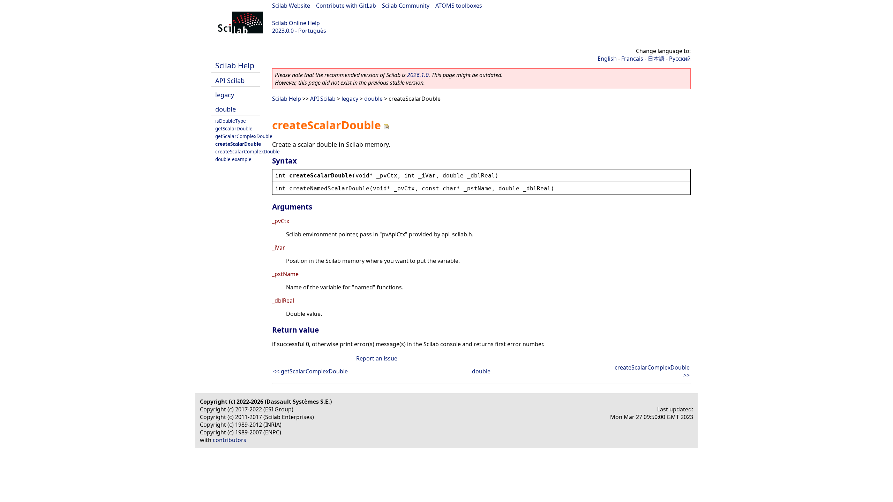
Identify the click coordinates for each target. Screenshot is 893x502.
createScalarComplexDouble (247, 151)
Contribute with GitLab (346, 5)
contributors (229, 440)
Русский (680, 58)
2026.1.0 (418, 75)
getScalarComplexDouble (243, 136)
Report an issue (376, 358)
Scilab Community (405, 5)
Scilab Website (291, 5)
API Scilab (230, 80)
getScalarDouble (234, 128)
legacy (224, 94)
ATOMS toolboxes (458, 5)
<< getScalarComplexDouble (310, 371)
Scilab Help (234, 65)
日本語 (656, 58)
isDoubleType (230, 120)
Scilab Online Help (296, 23)
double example (233, 159)
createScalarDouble (238, 143)
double (225, 109)
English (607, 58)
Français (632, 58)
